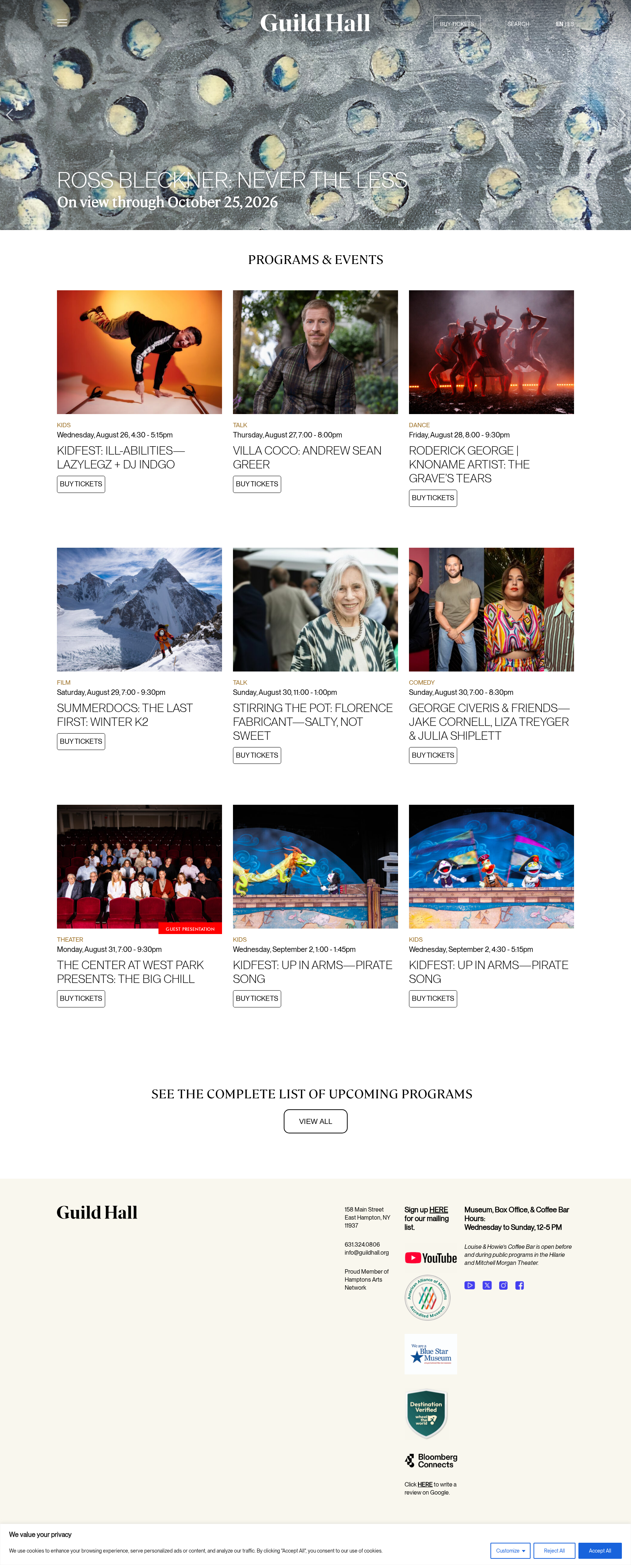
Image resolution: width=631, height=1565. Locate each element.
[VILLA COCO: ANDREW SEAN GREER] (315, 353)
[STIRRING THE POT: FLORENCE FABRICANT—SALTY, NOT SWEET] (315, 611)
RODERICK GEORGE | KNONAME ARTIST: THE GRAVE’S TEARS (469, 464)
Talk (240, 425)
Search (518, 24)
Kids (64, 425)
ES (570, 24)
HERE (438, 1209)
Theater (70, 939)
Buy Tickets (81, 484)
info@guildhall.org (367, 1252)
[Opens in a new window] (431, 1270)
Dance (419, 425)
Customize (508, 1551)
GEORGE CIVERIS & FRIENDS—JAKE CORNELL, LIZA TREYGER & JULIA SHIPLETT (489, 722)
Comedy (422, 682)
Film (63, 682)
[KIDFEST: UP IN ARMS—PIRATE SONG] (315, 868)
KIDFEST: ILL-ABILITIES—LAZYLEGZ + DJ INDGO (121, 457)
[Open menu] (62, 24)
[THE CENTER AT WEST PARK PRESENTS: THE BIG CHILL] (139, 868)
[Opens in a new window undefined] (469, 1285)
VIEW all (315, 1121)
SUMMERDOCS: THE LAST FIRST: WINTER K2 (125, 715)
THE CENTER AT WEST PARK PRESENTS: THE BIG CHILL (130, 972)
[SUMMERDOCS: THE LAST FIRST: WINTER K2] (139, 611)
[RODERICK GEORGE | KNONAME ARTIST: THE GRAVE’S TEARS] (491, 353)
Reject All (554, 1551)
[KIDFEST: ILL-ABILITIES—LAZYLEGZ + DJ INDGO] (139, 353)
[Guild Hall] (315, 28)
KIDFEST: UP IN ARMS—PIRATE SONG (313, 972)
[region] (315, 1544)
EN (559, 24)
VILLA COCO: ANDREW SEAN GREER (307, 457)
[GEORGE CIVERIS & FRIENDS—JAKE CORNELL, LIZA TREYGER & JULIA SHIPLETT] (491, 611)
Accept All (600, 1551)
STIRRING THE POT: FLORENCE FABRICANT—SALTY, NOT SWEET (313, 722)
